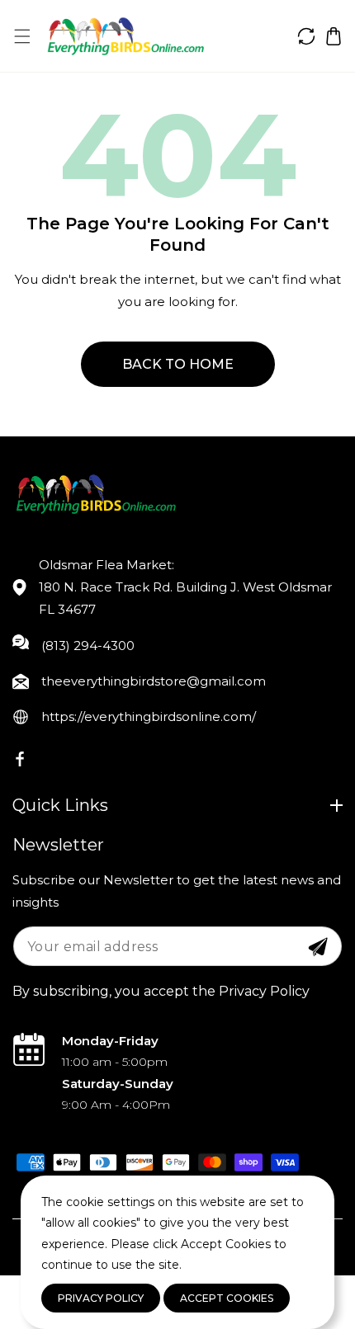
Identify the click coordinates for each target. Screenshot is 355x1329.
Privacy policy (101, 1298)
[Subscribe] (318, 947)
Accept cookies (226, 1298)
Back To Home (178, 364)
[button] (21, 35)
